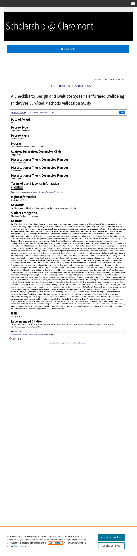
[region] (68, 541)
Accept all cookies (111, 537)
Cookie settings (55, 543)
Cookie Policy (20, 546)
